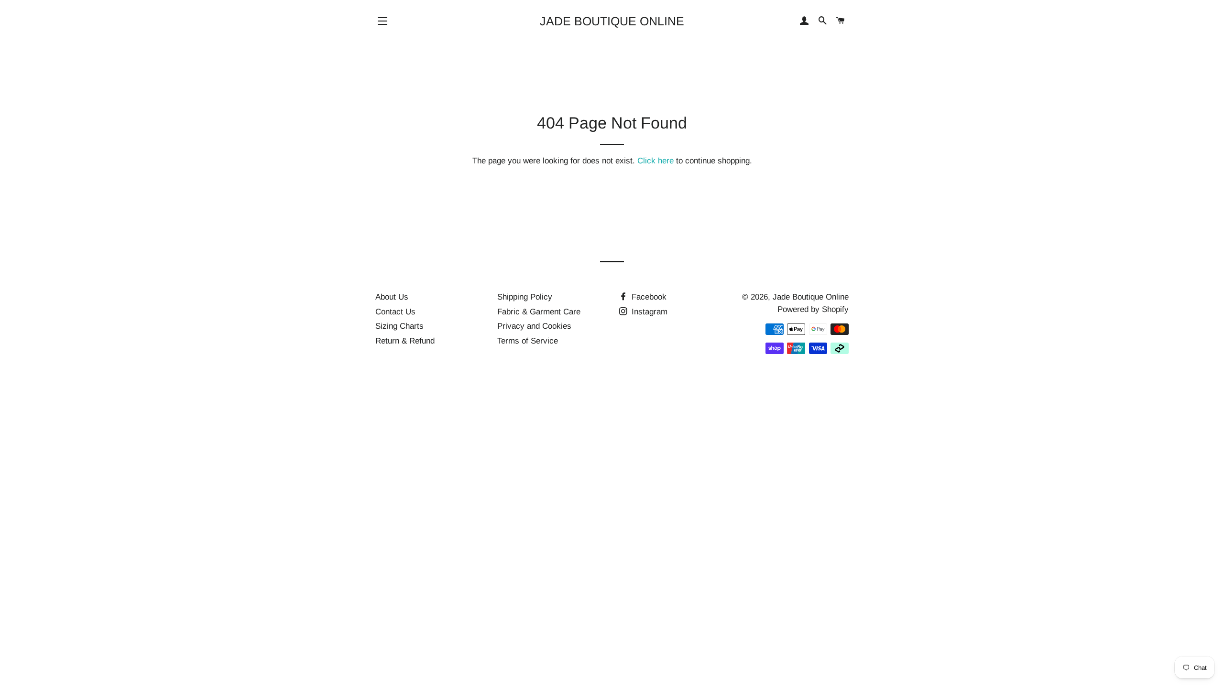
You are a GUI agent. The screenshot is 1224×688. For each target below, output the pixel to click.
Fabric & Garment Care (538, 311)
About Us (391, 296)
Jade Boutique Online (612, 21)
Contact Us (395, 311)
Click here (655, 160)
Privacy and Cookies (534, 326)
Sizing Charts (399, 326)
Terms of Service (527, 340)
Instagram (648, 311)
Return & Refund (405, 340)
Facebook (648, 296)
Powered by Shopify (813, 309)
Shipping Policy (524, 296)
